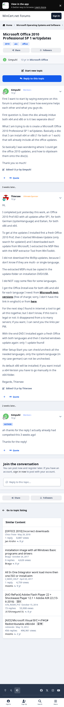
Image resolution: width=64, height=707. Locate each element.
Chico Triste (10, 534)
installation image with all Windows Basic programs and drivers (30, 551)
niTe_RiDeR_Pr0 (12, 604)
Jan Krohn (10, 541)
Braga (8, 556)
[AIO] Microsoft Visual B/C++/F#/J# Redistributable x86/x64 (26, 622)
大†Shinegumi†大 (14, 611)
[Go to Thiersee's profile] (6, 198)
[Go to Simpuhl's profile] (4, 59)
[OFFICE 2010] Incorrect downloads (27, 531)
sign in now (19, 471)
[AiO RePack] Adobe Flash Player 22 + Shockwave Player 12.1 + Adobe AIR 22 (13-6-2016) (31, 598)
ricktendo (9, 627)
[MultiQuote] (4, 178)
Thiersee (16, 196)
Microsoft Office (39, 59)
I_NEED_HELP (11, 578)
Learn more (6, 5)
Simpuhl (12, 59)
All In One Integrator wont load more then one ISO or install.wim (31, 573)
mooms (9, 585)
